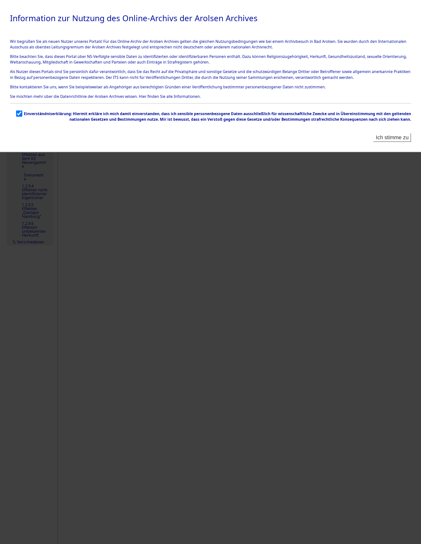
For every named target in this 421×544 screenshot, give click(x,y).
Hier (142, 96)
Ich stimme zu (392, 137)
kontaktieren (30, 87)
